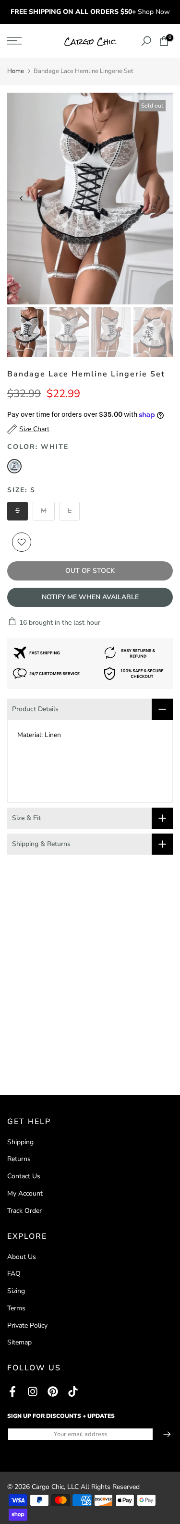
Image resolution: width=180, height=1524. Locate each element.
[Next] (158, 198)
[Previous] (21, 198)
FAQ (14, 1273)
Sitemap (19, 1342)
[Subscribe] (162, 1434)
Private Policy (27, 1325)
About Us (21, 1256)
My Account (25, 1193)
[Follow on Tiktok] (73, 1391)
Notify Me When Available (90, 597)
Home (15, 71)
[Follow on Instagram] (32, 1391)
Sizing (16, 1290)
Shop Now (154, 11)
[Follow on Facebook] (12, 1391)
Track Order (24, 1210)
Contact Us (23, 1176)
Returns (19, 1158)
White (14, 466)
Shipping (20, 1142)
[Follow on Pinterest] (53, 1391)
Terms (16, 1308)
